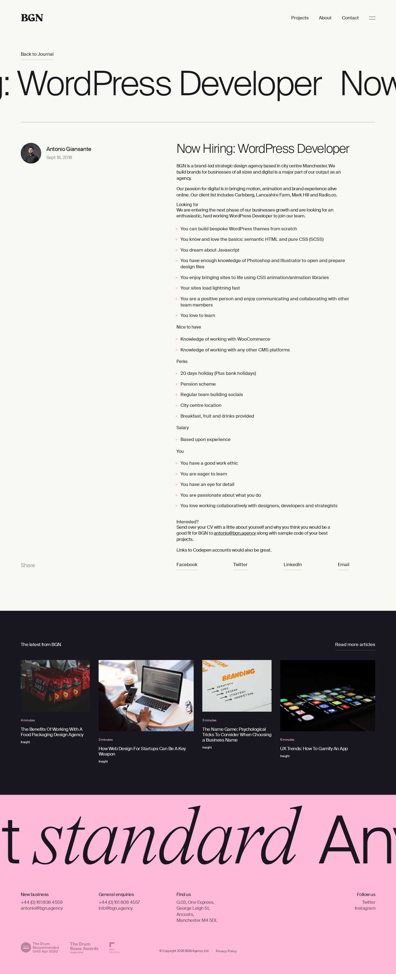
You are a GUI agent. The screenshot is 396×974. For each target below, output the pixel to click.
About (325, 18)
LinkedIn (293, 564)
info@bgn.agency (116, 908)
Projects (300, 18)
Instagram (365, 908)
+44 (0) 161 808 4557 (119, 902)
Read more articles (355, 644)
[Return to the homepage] (32, 18)
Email (343, 564)
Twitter (240, 564)
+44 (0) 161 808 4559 (41, 902)
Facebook (186, 564)
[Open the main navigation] (372, 18)
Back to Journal (37, 54)
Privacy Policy (226, 951)
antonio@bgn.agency (42, 908)
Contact (350, 18)
